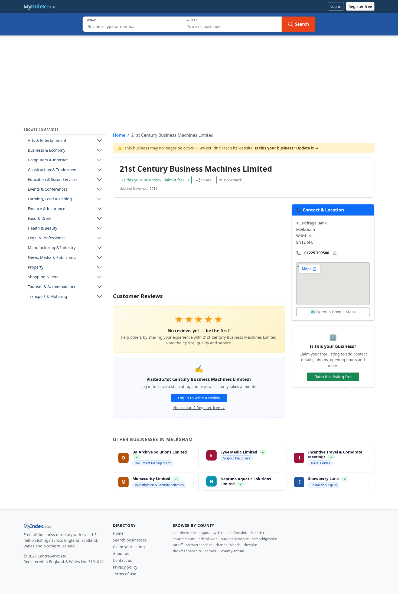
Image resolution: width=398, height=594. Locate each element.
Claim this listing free (333, 376)
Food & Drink (39, 218)
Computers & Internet (48, 160)
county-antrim (232, 551)
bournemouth (183, 539)
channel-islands (228, 545)
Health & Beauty (42, 228)
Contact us (122, 560)
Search (302, 24)
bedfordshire (237, 532)
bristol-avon (208, 539)
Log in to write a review (199, 397)
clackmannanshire (187, 551)
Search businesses (130, 540)
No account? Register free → (199, 407)
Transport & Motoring (47, 296)
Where (192, 20)
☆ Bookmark (230, 179)
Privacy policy (125, 567)
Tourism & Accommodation (52, 286)
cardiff (177, 545)
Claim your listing (129, 546)
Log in (335, 6)
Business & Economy (46, 150)
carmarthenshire (199, 545)
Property (35, 267)
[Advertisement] (199, 76)
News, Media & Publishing (52, 257)
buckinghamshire (235, 539)
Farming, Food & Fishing (50, 199)
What (91, 20)
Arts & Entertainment (47, 140)
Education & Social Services (52, 179)
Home (119, 135)
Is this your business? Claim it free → (155, 179)
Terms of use (124, 573)
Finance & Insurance (46, 208)
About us (121, 553)
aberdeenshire (184, 532)
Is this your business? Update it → (286, 148)
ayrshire (218, 532)
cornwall (211, 551)
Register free (360, 6)
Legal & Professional (46, 238)
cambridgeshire (264, 539)
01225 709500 (316, 252)
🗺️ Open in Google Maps (333, 311)
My (40, 6)
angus (204, 532)
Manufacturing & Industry (52, 247)
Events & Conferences (47, 189)
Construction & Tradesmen (52, 169)
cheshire (250, 545)
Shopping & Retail (44, 277)
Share (206, 179)
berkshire (258, 532)
